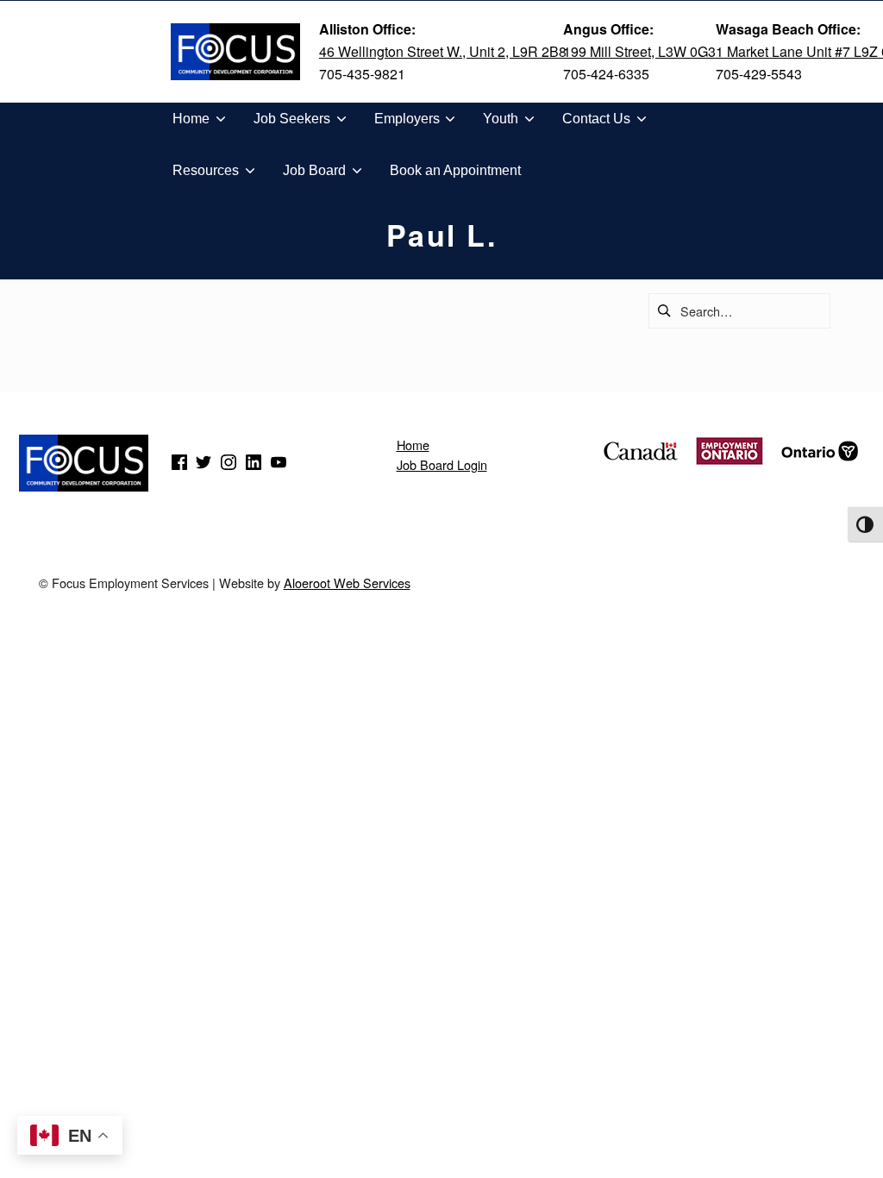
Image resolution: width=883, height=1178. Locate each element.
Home (413, 444)
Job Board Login (442, 464)
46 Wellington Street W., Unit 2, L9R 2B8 (443, 51)
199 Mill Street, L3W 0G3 (639, 51)
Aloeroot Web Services (347, 582)
